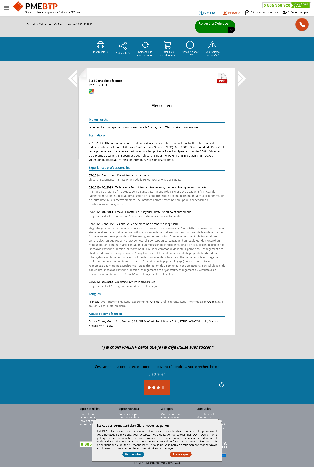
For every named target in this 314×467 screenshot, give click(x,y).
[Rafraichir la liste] (221, 385)
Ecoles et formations (91, 421)
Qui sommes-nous (172, 414)
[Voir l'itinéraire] (91, 92)
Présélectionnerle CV (190, 53)
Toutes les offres (89, 414)
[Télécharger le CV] (222, 83)
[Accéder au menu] (6, 7)
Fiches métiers (88, 424)
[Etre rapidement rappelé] (300, 24)
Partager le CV (122, 53)
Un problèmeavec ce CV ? (212, 53)
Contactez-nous (170, 417)
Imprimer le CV (100, 51)
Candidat (209, 12)
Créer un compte (298, 12)
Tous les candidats (129, 417)
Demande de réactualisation (145, 53)
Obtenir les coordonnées (167, 53)
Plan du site (204, 417)
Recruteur (233, 12)
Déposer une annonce (264, 12)
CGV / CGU (199, 434)
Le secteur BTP (205, 414)
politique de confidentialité (114, 438)
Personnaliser (133, 454)
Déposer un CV (88, 417)
